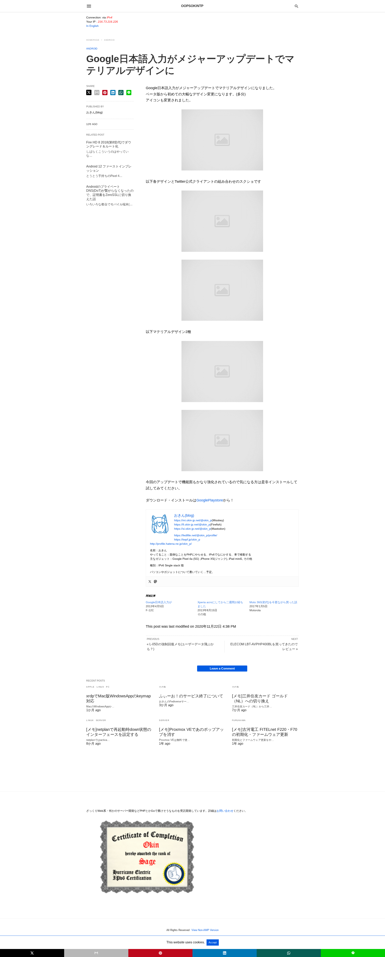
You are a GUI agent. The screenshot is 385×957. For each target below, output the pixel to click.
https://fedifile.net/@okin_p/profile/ (195, 535)
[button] (222, 139)
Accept (213, 942)
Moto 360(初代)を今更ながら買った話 (273, 602)
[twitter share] (88, 92)
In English (92, 25)
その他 (162, 687)
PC (107, 687)
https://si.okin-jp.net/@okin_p (192, 528)
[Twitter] (150, 581)
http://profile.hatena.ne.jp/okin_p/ (171, 543)
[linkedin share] (113, 92)
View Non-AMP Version (205, 930)
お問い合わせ (225, 810)
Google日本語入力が (159, 602)
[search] (296, 6)
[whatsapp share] (121, 92)
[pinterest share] (104, 92)
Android (109, 40)
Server (101, 720)
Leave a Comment (222, 668)
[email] (96, 953)
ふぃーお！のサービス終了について (191, 696)
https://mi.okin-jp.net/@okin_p (193, 520)
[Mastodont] (155, 581)
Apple (90, 687)
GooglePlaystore (209, 500)
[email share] (96, 92)
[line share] (128, 92)
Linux (100, 687)
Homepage (92, 40)
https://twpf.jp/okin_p (187, 539)
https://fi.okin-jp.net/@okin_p (192, 524)
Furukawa (239, 720)
